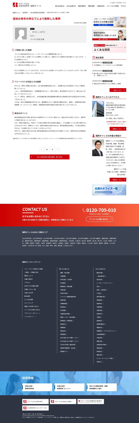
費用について (28, 276)
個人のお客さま (59, 6)
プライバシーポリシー (31, 313)
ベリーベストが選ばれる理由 (33, 269)
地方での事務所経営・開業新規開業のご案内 (98, 387)
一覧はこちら (117, 90)
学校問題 (63, 310)
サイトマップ (28, 303)
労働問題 (63, 276)
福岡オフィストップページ (31, 262)
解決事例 (27, 296)
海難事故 (63, 327)
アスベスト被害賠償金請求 (68, 297)
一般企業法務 (101, 276)
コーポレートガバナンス (104, 283)
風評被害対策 (101, 297)
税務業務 (63, 334)
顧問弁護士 (100, 273)
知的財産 (99, 314)
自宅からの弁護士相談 (31, 286)
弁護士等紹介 (82, 6)
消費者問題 (63, 303)
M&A (98, 286)
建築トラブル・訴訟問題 (67, 317)
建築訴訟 (99, 321)
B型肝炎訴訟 (64, 293)
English (113, 2)
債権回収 (99, 327)
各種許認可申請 (101, 345)
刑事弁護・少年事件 (66, 279)
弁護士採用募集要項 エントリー (64, 387)
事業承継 (99, 348)
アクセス (123, 6)
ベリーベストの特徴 (113, 6)
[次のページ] (58, 149)
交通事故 (63, 283)
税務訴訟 (99, 303)
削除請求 (63, 307)
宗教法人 (99, 362)
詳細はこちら (117, 129)
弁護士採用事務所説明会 (29, 387)
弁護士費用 (91, 6)
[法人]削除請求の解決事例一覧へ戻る (49, 157)
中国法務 (99, 338)
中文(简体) (119, 2)
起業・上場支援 (101, 290)
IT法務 (99, 293)
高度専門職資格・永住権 (67, 348)
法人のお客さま (71, 6)
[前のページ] (41, 149)
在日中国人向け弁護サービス (69, 338)
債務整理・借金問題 (66, 286)
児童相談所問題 (65, 314)
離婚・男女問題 (65, 273)
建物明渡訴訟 (101, 324)
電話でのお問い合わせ (31, 306)
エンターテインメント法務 (105, 358)
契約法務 (99, 279)
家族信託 (63, 331)
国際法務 (99, 341)
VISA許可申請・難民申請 (67, 345)
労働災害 (63, 290)
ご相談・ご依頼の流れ (31, 272)
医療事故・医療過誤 (66, 321)
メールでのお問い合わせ (32, 310)
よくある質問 (28, 300)
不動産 (99, 317)
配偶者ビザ (63, 351)
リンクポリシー (29, 317)
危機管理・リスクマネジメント (106, 331)
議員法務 (99, 355)
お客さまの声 (28, 293)
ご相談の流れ (101, 6)
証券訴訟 (63, 324)
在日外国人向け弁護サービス (69, 341)
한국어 (124, 2)
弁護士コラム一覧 (30, 289)
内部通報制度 (101, 334)
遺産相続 (63, 300)
